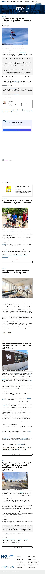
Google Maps (7, 537)
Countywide (4, 16)
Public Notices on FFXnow (21, 565)
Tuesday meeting (6, 430)
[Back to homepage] (3, 1)
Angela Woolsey (6, 25)
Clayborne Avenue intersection (15, 496)
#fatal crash (19, 540)
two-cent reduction (15, 434)
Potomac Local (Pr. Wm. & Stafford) (34, 564)
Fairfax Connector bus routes (21, 439)
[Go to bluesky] (13, 567)
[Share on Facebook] (24, 111)
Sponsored (4, 268)
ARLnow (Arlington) (31, 556)
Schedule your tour (5, 326)
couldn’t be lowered (13, 436)
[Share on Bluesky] (29, 111)
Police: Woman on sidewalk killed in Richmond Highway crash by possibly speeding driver (16, 465)
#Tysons (9, 332)
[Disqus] (17, 147)
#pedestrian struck (6, 542)
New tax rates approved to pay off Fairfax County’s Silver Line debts (16, 344)
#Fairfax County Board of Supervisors (9, 447)
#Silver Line (14, 449)
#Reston (25, 254)
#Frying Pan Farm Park (17, 254)
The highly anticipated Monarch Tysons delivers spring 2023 (15, 272)
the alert (24, 54)
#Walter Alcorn (5, 256)
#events (9, 254)
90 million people (12, 82)
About (8, 1)
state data (7, 533)
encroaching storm (23, 52)
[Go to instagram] (6, 567)
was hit (29, 509)
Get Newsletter (38, 3)
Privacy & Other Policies (21, 564)
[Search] (43, 3)
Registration (4, 244)
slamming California (17, 81)
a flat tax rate (27, 396)
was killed (21, 492)
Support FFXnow (34, 1)
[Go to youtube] (8, 567)
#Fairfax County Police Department (9, 540)
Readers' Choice (20, 562)
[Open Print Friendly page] (32, 111)
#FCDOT (19, 447)
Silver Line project (18, 373)
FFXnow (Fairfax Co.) (32, 559)
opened (29, 374)
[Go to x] (1, 567)
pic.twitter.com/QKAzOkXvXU (15, 91)
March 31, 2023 (16, 94)
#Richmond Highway (15, 542)
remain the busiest (25, 438)
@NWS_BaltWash (13, 88)
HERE (21, 528)
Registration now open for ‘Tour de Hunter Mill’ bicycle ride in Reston (17, 202)
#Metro (24, 447)
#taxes (19, 449)
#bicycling (4, 254)
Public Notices (27, 1)
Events (18, 1)
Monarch (24, 301)
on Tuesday (30, 380)
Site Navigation (19, 567)
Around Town (4, 198)
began (14, 383)
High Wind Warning (26, 50)
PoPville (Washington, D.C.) (33, 562)
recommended (4, 402)
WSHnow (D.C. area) (31, 567)
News (3, 340)
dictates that (17, 407)
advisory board (5, 405)
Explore (21, 1)
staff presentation (6, 438)
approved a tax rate (19, 430)
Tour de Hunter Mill (10, 231)
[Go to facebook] (4, 567)
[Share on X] (27, 111)
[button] (29, 299)
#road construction (6, 449)
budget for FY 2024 (20, 444)
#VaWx (8, 91)
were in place (10, 388)
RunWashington (31, 565)
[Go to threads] (10, 567)
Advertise (13, 1)
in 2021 (6, 251)
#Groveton (25, 540)
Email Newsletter (20, 559)
